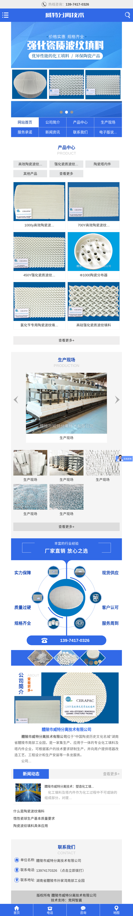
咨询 (83, 913)
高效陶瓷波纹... (30, 164)
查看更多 (66, 174)
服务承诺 (25, 132)
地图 (116, 913)
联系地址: (27, 880)
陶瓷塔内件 (102, 164)
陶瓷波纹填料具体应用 (30, 826)
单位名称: (27, 860)
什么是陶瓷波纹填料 (29, 811)
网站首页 (25, 122)
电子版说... (108, 132)
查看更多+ (66, 340)
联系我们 (80, 132)
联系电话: (27, 870)
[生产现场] (66, 404)
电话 (50, 913)
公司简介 (52, 122)
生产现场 (108, 122)
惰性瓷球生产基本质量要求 (34, 818)
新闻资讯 (52, 132)
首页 (17, 913)
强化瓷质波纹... (66, 164)
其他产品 (30, 174)
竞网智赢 (75, 900)
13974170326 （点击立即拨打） (61, 870)
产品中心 (80, 122)
